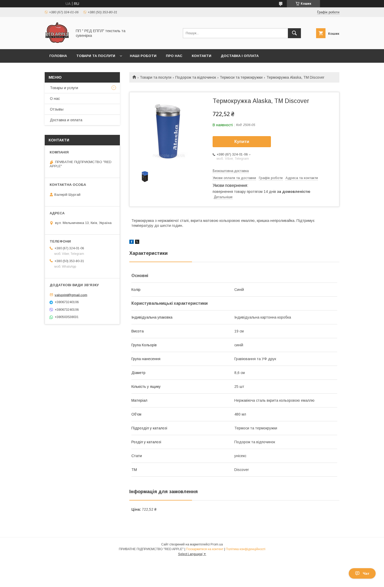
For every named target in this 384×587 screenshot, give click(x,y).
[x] (137, 242)
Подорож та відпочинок (195, 77)
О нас (55, 98)
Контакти (201, 56)
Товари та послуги (95, 56)
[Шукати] (294, 33)
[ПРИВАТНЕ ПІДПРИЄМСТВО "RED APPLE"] (57, 42)
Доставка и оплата (66, 120)
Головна (58, 56)
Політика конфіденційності (245, 549)
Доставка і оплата (240, 56)
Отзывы (56, 109)
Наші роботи (143, 56)
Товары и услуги (64, 88)
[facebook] (131, 242)
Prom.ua (217, 544)
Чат (366, 573)
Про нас (174, 56)
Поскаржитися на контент (204, 549)
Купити (241, 141)
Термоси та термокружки (241, 77)
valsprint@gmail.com (71, 295)
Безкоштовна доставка (231, 171)
